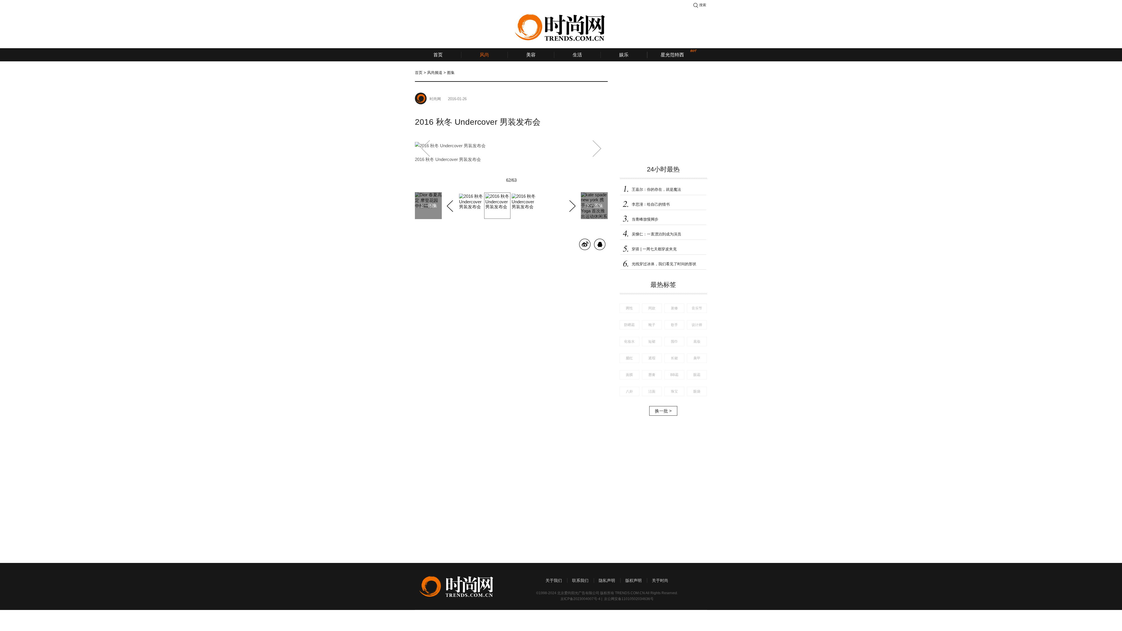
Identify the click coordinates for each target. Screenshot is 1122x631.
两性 (629, 308)
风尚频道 (434, 72)
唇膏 (651, 375)
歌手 (674, 325)
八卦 (629, 391)
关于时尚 (660, 580)
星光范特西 (672, 54)
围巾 (674, 341)
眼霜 (696, 375)
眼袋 (696, 391)
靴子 (651, 325)
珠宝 (674, 391)
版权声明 (633, 580)
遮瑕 (651, 358)
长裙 (674, 358)
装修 (674, 308)
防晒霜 (629, 325)
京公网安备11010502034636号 (629, 599)
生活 (577, 54)
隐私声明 (607, 580)
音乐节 (697, 308)
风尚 (484, 54)
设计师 (697, 325)
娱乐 (623, 54)
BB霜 (674, 375)
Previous (450, 205)
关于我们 (554, 580)
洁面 (651, 391)
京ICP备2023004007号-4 (580, 599)
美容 (531, 54)
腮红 (629, 358)
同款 (651, 308)
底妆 (696, 341)
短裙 (651, 341)
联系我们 (580, 580)
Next (571, 205)
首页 (438, 54)
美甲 (696, 358)
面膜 (629, 375)
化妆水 (629, 341)
